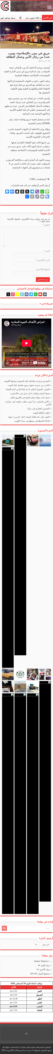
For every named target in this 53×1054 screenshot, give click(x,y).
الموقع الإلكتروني (43, 269)
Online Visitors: (41, 961)
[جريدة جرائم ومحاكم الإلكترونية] (26, 5)
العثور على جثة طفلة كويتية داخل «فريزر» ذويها (29, 417)
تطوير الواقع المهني (41, 413)
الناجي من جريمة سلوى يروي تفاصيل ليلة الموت (29, 385)
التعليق (46, 225)
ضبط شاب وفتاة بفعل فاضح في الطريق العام (30, 397)
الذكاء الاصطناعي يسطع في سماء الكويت (32, 421)
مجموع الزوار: (43, 973)
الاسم (47, 251)
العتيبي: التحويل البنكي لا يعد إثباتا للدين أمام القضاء (28, 389)
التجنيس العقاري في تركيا (39, 408)
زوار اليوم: (45, 965)
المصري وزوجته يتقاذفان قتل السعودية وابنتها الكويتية (27, 381)
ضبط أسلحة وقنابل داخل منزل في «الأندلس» (30, 393)
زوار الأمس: (44, 969)
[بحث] (4, 928)
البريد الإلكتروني (42, 260)
